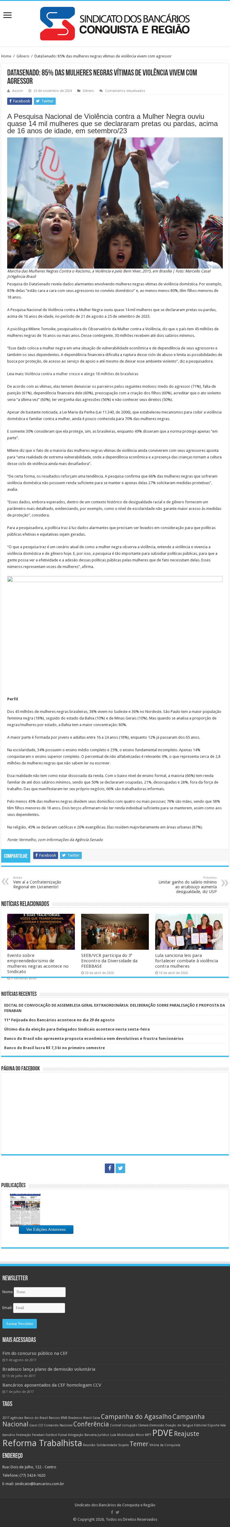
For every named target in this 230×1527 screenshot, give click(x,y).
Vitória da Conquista (164, 1445)
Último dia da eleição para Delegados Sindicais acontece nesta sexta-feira (77, 1029)
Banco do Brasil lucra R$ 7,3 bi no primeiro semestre (54, 1048)
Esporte (214, 1425)
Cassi (33, 1425)
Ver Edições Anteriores (46, 1229)
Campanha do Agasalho (136, 1416)
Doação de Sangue (179, 1425)
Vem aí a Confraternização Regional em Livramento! (37, 882)
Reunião (89, 1445)
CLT (40, 1425)
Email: (7, 1307)
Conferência (91, 1424)
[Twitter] (120, 1168)
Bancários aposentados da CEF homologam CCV (51, 1385)
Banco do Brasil (36, 1418)
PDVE (162, 1433)
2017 (6, 1418)
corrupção (129, 1425)
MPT (148, 1435)
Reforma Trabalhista (42, 1443)
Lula (113, 1435)
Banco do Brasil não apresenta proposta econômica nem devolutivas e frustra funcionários (94, 1038)
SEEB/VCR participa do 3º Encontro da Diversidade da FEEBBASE (109, 961)
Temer (139, 1444)
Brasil (87, 1418)
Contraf (115, 1425)
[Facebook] (109, 1168)
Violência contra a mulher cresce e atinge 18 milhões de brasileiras (82, 374)
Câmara (143, 1425)
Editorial (200, 1425)
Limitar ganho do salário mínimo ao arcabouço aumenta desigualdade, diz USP (187, 885)
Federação (23, 1435)
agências (16, 1418)
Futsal (62, 1435)
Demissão (156, 1425)
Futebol (51, 1435)
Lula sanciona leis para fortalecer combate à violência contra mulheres (186, 961)
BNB (64, 1418)
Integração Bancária (82, 1435)
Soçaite (123, 1445)
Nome (7, 1292)
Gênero (22, 56)
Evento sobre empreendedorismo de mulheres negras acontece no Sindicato (38, 963)
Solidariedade (106, 1445)
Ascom (17, 91)
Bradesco (75, 1418)
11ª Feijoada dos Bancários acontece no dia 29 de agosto (59, 1020)
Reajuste (186, 1433)
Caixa (96, 1418)
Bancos (54, 1418)
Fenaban (38, 1435)
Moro (140, 1435)
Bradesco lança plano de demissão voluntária (48, 1369)
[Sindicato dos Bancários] (115, 22)
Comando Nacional (58, 1425)
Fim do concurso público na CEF (35, 1353)
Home (6, 56)
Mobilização (126, 1435)
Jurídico (103, 1435)
